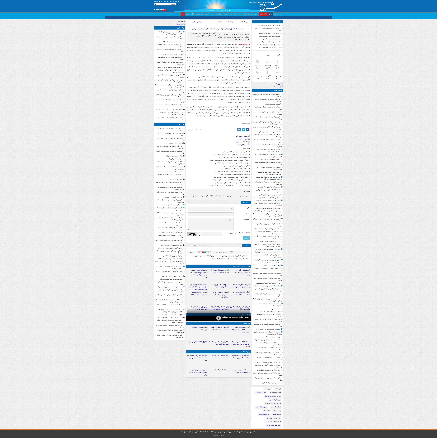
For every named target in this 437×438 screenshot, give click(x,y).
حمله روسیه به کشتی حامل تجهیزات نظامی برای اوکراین (268, 279)
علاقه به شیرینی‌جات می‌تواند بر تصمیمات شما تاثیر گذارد (170, 163)
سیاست (276, 14)
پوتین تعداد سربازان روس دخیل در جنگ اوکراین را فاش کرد (231, 171)
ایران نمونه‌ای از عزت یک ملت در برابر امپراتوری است (268, 320)
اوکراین (229, 196)
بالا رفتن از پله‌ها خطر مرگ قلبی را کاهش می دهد (170, 139)
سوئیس (195, 196)
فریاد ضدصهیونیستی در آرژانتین (174, 156)
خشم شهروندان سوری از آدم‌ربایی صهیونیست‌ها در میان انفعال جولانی (267, 300)
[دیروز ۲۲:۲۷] (240, 333)
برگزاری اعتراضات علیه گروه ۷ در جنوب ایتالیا (235, 152)
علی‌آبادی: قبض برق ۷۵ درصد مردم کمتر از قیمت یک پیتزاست (240, 285)
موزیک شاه (267, 389)
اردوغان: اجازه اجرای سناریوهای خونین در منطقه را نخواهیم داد (267, 136)
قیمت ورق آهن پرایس (274, 418)
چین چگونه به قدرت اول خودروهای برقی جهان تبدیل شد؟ (268, 100)
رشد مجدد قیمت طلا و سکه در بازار (271, 42)
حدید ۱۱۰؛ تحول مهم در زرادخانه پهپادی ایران (233, 317)
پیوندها (187, 14)
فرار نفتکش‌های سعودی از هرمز (271, 337)
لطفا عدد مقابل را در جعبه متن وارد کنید (238, 233)
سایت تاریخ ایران (261, 392)
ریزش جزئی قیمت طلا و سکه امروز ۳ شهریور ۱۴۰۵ (268, 29)
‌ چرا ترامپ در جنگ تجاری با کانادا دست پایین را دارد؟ (170, 152)
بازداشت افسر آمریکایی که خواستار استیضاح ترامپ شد (269, 315)
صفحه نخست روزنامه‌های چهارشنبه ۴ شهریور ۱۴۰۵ (242, 371)
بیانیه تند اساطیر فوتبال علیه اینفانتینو (172, 54)
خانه (281, 14)
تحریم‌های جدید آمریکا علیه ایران (271, 383)
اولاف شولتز (209, 196)
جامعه (212, 14)
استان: (280, 55)
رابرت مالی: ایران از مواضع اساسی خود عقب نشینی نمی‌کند (269, 358)
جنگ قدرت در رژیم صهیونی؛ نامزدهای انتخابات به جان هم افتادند (169, 296)
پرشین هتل (277, 411)
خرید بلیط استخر (264, 414)
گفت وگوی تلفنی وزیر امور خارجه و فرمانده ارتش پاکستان (169, 241)
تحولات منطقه (264, 14)
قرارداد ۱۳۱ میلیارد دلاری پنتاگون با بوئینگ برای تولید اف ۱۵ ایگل (268, 344)
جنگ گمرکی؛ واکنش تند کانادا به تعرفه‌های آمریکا (269, 348)
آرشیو (171, 1)
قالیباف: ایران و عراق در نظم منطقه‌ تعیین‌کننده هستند (170, 306)
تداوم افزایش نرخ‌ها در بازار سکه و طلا (270, 33)
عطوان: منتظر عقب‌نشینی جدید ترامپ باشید (268, 208)
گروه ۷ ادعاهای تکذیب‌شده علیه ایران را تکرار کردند (233, 157)
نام (248, 208)
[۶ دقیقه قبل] (240, 361)
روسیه (201, 196)
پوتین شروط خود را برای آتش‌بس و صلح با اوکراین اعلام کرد (231, 163)
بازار (183, 14)
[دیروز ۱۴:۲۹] (197, 298)
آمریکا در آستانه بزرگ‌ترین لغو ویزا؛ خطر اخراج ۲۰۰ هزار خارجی (268, 353)
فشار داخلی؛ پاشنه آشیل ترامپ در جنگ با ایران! (267, 249)
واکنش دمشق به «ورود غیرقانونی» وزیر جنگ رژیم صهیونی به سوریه (170, 71)
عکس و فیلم (200, 14)
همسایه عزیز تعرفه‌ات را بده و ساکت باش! (268, 329)
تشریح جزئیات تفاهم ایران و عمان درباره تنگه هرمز (170, 193)
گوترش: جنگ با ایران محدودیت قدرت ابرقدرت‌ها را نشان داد (267, 295)
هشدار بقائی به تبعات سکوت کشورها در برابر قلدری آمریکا (170, 331)
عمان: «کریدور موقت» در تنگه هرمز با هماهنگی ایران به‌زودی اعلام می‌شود (267, 150)
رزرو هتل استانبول (275, 400)
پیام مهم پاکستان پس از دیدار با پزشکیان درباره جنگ (268, 379)
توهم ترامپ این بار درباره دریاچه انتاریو (270, 195)
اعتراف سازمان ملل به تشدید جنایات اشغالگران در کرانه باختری (169, 214)
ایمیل (247, 213)
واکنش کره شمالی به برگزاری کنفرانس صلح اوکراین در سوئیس (230, 155)
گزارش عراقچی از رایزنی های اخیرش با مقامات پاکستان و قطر (170, 209)
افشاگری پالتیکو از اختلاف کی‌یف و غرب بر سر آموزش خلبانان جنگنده (229, 160)
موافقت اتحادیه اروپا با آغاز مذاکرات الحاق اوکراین (234, 169)
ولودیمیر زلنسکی (219, 196)
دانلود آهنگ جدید (275, 392)
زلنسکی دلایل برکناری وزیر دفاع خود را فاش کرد (267, 211)
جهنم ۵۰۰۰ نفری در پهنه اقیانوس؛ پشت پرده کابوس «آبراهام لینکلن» (268, 155)
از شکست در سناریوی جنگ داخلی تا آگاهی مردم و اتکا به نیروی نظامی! (169, 267)
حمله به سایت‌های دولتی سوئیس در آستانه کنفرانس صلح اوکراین (218, 29)
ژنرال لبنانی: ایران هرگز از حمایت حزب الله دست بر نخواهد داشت (267, 237)
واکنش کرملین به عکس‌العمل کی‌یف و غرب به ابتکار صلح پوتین (230, 177)
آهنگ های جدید (276, 407)
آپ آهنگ (278, 389)
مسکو (235, 196)
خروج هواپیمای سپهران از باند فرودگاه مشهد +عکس (220, 285)
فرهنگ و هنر (219, 14)
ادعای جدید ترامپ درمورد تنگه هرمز (270, 159)
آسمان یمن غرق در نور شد (175, 179)
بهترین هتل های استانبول (273, 396)
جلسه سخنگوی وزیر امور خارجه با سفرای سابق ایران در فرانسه (170, 336)
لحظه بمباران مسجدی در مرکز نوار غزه (172, 245)
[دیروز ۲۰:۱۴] (197, 276)
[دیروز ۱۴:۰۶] (197, 333)
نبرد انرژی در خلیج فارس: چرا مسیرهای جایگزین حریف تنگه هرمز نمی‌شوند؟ (268, 333)
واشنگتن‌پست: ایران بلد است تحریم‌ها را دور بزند (267, 198)
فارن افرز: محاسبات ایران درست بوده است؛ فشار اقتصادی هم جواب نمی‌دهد (267, 215)
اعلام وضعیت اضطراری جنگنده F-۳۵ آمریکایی (268, 362)
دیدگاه (193, 14)
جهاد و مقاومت (228, 14)
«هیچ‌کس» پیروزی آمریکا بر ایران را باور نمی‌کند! (267, 260)
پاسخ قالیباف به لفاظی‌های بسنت (173, 205)
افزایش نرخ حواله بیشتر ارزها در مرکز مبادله (268, 45)
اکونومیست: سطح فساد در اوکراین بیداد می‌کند (267, 340)
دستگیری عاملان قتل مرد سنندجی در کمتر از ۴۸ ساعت (169, 106)
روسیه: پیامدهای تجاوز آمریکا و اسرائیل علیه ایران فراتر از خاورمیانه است (267, 123)
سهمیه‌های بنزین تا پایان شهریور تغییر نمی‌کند (170, 287)
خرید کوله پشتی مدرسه (273, 425)
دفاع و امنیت (237, 14)
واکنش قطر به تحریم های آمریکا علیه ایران (269, 241)
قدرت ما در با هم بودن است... (174, 197)
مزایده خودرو (277, 414)
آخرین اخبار (180, 124)
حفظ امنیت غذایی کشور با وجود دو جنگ (171, 279)
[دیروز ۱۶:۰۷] (218, 298)
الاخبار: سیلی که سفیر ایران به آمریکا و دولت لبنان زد (268, 225)
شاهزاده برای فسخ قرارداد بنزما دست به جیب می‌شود (170, 91)
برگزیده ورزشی (245, 323)
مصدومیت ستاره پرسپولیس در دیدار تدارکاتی (170, 259)
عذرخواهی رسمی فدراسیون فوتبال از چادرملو (170, 67)
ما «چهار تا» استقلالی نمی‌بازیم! (197, 341)
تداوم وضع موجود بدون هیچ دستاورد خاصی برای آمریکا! (267, 220)
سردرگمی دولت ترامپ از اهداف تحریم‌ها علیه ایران (268, 108)
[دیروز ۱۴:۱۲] (218, 333)
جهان (270, 14)
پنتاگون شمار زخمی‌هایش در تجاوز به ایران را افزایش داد (269, 145)
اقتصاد (207, 14)
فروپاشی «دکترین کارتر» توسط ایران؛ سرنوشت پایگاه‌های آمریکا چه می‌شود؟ (268, 245)
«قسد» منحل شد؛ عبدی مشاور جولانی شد (269, 132)
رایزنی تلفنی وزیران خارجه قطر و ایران (172, 256)
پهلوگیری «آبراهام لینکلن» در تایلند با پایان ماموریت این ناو (269, 168)
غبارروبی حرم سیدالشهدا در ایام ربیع (172, 276)
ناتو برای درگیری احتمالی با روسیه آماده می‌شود (235, 166)
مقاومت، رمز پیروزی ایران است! (271, 265)
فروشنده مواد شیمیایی (274, 421)
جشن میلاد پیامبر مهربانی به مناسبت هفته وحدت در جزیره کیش (198, 372)
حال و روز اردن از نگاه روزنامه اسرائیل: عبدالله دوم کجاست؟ (268, 118)
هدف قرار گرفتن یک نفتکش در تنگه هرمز (269, 370)
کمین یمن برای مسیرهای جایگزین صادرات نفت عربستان (268, 113)
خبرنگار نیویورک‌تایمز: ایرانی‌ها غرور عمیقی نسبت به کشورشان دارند (267, 305)
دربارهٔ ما (156, 1)
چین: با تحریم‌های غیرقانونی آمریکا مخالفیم (268, 283)
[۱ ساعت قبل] (218, 361)
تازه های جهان (278, 90)
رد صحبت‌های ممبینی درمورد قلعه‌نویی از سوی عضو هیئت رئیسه (241, 344)
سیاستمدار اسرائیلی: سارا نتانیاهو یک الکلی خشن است (267, 325)
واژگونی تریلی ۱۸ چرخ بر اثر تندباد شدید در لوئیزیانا (171, 76)
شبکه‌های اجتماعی (248, 14)
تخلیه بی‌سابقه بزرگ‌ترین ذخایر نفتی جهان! (269, 187)
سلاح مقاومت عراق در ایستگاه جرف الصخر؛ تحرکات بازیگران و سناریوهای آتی (269, 178)
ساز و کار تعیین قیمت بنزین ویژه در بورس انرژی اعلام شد (170, 326)
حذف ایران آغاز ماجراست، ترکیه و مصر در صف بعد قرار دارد (170, 38)
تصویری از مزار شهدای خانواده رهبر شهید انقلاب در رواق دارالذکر (169, 168)
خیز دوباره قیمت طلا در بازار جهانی (271, 39)
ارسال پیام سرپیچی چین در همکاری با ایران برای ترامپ (268, 140)
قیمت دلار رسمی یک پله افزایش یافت (270, 36)
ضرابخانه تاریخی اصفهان (221, 370)
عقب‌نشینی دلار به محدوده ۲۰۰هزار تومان (269, 26)
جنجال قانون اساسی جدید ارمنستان (271, 311)
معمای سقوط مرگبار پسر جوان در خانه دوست (170, 172)
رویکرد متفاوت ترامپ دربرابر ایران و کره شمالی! (267, 286)
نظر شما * (246, 219)
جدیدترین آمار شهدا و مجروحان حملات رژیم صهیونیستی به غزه (269, 232)
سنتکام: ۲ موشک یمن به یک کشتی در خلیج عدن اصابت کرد (231, 183)
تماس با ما (164, 1)
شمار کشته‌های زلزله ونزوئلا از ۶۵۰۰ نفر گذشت (267, 229)
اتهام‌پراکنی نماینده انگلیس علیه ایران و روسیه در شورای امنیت (267, 128)
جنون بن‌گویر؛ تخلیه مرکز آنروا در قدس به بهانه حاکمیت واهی (268, 256)
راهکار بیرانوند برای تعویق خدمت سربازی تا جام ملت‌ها (219, 342)
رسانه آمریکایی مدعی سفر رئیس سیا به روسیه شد (268, 163)
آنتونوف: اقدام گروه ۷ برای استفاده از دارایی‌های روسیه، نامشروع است (228, 186)
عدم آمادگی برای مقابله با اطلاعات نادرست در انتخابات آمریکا (231, 180)
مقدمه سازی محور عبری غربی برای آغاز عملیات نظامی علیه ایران (170, 63)
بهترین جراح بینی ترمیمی (273, 403)
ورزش (256, 14)
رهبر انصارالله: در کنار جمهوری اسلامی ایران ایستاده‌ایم (269, 191)
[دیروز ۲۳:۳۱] (240, 276)
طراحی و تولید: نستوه (218, 435)
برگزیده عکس (245, 352)
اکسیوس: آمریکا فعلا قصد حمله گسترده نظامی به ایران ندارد (267, 95)
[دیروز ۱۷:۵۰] (240, 298)
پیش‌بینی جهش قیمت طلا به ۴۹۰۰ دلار (269, 47)
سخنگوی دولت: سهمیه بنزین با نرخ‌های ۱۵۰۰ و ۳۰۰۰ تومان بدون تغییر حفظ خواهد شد (198, 287)
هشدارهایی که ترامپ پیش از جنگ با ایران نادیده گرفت (267, 374)
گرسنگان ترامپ (276, 309)
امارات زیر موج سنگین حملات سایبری (270, 263)
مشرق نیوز (266, 5)
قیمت (280, 22)
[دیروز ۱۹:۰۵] (197, 361)
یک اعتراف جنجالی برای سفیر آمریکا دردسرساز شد (268, 269)
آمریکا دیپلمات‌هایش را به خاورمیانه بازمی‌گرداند (267, 252)
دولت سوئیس (243, 196)
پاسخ (191, 252)
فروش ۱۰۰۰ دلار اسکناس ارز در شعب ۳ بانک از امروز (169, 118)
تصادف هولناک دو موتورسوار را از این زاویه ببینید (169, 110)
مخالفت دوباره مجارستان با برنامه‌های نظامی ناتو (234, 174)
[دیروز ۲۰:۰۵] (218, 318)
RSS (176, 1)
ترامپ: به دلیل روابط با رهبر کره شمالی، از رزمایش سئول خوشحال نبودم (269, 173)
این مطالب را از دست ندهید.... (240, 266)
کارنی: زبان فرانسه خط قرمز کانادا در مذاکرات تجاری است (268, 183)
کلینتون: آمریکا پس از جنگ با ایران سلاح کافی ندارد (268, 290)
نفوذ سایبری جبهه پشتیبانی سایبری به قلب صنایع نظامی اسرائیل (169, 262)
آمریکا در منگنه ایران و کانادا (273, 104)
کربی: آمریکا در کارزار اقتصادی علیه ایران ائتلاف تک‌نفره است (268, 204)
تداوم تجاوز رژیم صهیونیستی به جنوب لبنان (170, 248)
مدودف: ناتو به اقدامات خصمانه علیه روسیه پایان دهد (267, 274)
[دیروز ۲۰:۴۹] (218, 276)
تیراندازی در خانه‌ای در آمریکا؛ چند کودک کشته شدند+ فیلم (268, 366)
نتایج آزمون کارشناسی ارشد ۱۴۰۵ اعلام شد (170, 315)
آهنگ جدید (266, 411)
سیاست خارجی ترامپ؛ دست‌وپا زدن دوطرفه (268, 200)
